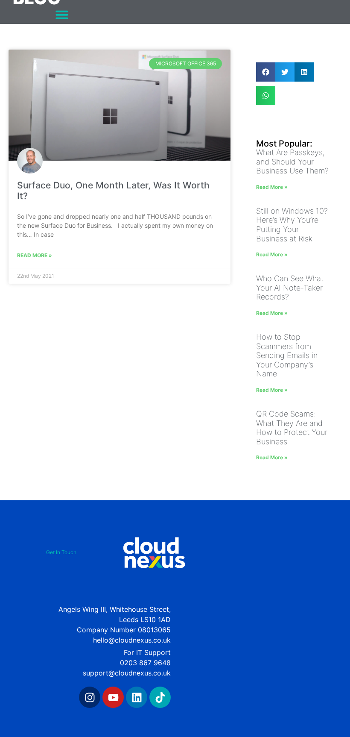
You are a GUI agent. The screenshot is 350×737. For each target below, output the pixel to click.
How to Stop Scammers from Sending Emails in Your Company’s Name (287, 355)
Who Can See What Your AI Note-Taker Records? (290, 287)
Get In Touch (61, 552)
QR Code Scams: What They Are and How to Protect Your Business (291, 427)
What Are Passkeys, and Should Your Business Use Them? (292, 161)
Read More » (34, 255)
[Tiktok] (160, 697)
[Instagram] (89, 697)
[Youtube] (113, 697)
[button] (62, 14)
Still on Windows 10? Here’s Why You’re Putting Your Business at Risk (292, 224)
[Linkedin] (136, 697)
